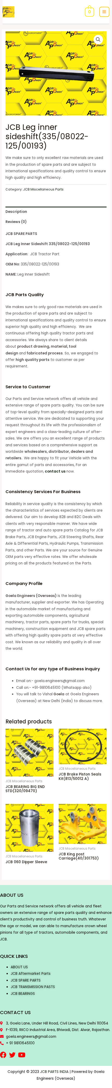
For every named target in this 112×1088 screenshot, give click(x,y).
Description (16, 211)
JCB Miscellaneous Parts (43, 189)
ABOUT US (19, 967)
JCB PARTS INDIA (54, 1071)
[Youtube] (21, 1055)
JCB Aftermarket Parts (31, 973)
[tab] (56, 212)
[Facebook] (3, 1055)
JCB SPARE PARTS (26, 980)
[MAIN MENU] (104, 12)
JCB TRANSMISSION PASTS (33, 986)
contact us (55, 471)
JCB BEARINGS (23, 993)
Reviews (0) (16, 221)
